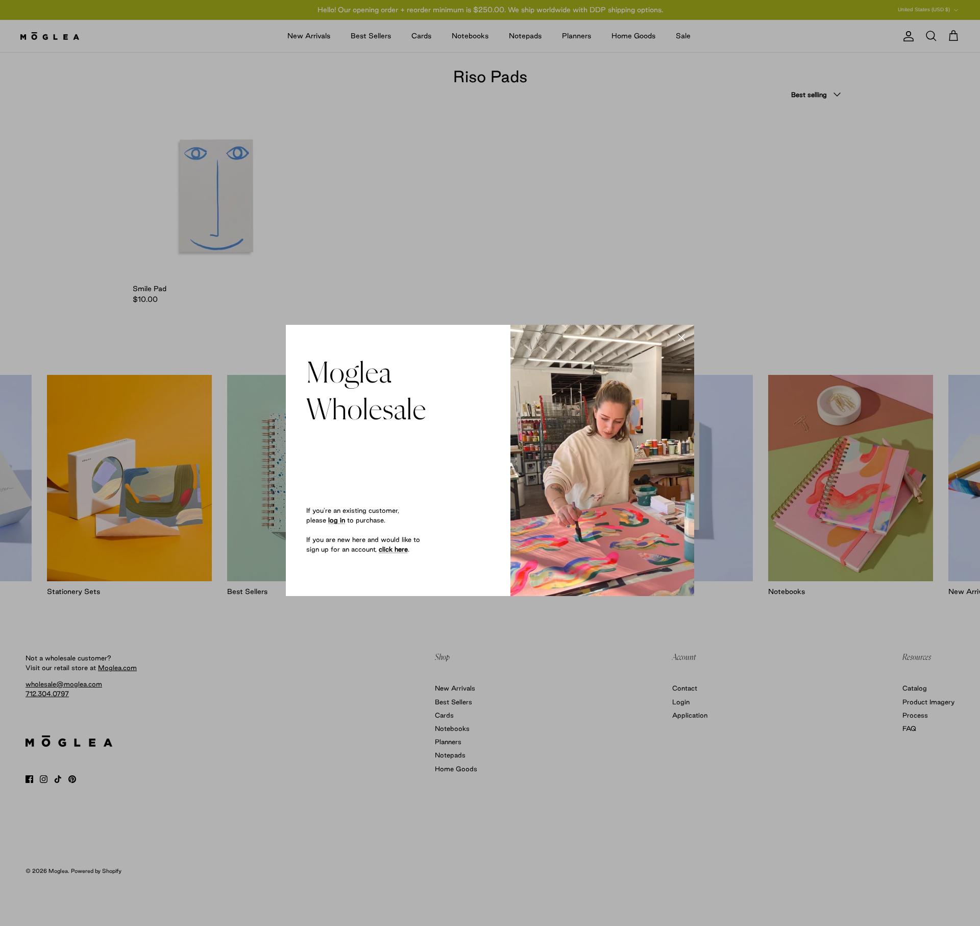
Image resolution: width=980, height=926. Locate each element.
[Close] (681, 337)
